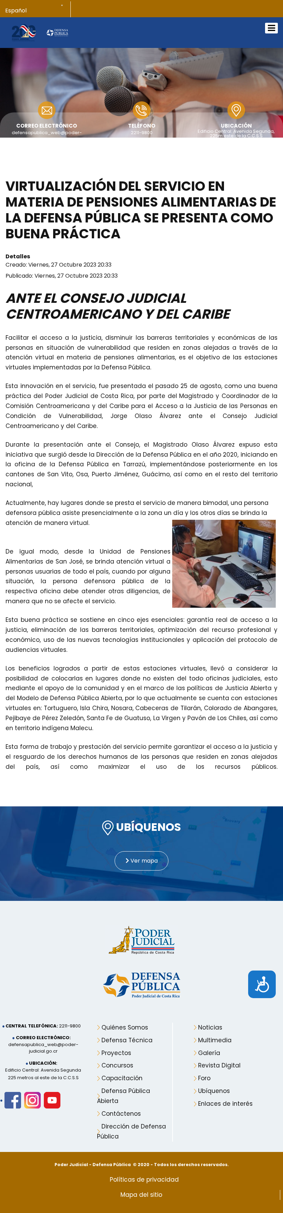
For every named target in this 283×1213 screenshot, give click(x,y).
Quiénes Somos (124, 1027)
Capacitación (122, 1078)
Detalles (18, 256)
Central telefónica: (32, 1026)
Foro (204, 1078)
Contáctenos (121, 1114)
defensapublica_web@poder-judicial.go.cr (43, 1048)
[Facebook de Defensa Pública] (12, 1100)
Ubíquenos (214, 1091)
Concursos (117, 1065)
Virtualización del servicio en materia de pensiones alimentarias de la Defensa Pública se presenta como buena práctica (141, 210)
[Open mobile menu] (271, 28)
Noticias (210, 1027)
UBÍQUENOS (147, 828)
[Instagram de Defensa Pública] (32, 1100)
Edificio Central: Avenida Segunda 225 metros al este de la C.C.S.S (43, 1074)
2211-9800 (142, 132)
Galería (209, 1053)
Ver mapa (143, 861)
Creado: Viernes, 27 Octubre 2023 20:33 (58, 265)
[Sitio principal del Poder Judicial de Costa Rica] (24, 32)
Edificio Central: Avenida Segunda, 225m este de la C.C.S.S (236, 133)
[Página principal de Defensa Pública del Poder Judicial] (57, 32)
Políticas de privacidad (144, 1179)
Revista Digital (219, 1065)
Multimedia (215, 1040)
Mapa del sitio (141, 1195)
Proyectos (116, 1053)
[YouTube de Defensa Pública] (52, 1100)
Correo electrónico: (43, 1037)
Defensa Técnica (127, 1040)
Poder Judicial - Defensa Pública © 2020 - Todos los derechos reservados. (142, 1164)
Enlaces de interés (225, 1104)
